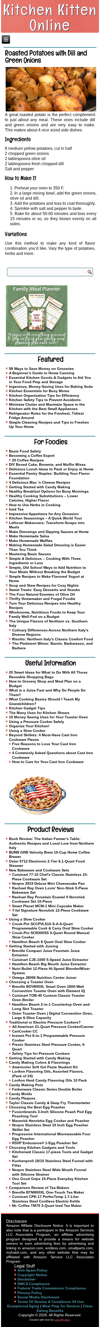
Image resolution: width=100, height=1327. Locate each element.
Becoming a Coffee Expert (32, 455)
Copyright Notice (32, 1275)
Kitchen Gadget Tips (27, 708)
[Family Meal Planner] (50, 316)
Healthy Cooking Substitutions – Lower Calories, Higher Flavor (43, 498)
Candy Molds (20, 1094)
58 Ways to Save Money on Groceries (41, 369)
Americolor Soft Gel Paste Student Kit (45, 1067)
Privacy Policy (29, 1293)
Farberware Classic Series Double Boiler (47, 1089)
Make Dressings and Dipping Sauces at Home (49, 532)
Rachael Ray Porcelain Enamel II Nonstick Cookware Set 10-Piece (48, 899)
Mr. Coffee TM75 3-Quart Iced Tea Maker (47, 1206)
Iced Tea (16, 509)
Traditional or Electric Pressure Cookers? (45, 1022)
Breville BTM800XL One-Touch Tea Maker (48, 1192)
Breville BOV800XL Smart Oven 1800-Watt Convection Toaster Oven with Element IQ (48, 988)
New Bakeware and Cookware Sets (39, 870)
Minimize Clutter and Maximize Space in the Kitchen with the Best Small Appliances (47, 406)
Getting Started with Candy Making (39, 487)
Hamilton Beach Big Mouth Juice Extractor (49, 964)
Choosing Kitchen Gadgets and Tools (42, 1147)
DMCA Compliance (33, 1284)
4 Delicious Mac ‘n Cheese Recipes (39, 482)
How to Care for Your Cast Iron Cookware (48, 762)
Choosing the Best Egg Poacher (37, 1107)
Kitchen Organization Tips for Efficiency (44, 395)
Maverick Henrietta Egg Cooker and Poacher (50, 1121)
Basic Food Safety (25, 451)
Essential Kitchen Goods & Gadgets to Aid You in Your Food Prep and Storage (50, 380)
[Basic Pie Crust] (50, 795)
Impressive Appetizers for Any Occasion (44, 514)
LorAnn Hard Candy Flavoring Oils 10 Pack (49, 1080)
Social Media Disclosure (38, 1297)
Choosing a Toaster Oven (31, 982)
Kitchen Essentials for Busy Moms (39, 391)
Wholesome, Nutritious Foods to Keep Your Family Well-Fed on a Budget (47, 614)
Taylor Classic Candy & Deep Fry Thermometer (49, 1103)
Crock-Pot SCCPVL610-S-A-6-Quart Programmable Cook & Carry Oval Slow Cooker (52, 926)
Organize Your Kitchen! (29, 726)
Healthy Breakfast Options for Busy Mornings (49, 491)
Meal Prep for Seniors (61, 1306)
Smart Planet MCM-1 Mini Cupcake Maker (48, 906)
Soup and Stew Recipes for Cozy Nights (44, 585)
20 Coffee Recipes (28, 460)
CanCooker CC (25, 1031)
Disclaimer (26, 1279)
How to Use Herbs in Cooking (35, 505)
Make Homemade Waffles (31, 541)
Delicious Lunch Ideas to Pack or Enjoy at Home (51, 469)
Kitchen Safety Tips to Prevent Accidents (45, 400)
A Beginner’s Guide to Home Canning (41, 373)
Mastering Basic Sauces (30, 554)
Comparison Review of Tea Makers (39, 1188)
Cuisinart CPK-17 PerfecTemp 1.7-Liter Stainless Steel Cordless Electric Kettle (46, 1199)
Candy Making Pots (26, 1085)
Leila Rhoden (62, 1319)
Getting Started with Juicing (33, 946)
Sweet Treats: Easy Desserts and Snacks (44, 590)
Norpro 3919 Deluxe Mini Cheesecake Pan (48, 883)
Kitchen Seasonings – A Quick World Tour (45, 518)
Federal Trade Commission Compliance (51, 1288)
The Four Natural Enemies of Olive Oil (42, 594)
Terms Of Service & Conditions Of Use (50, 1302)
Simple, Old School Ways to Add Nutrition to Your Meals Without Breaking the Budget (47, 569)
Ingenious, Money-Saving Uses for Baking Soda (51, 386)
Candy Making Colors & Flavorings (39, 1062)
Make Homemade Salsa (29, 536)
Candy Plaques (22, 1098)
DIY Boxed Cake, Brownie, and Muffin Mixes (47, 464)
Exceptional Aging (23, 1306)
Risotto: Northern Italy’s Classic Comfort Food (52, 639)
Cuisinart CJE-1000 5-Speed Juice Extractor (50, 960)
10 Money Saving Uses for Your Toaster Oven (48, 717)
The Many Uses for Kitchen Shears (39, 713)
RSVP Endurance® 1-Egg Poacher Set (44, 1143)
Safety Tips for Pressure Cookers (41, 1053)
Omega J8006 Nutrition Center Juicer (44, 978)
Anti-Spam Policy (32, 1270)
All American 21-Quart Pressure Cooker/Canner (53, 1027)
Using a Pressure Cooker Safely (36, 722)
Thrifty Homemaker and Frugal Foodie (42, 599)
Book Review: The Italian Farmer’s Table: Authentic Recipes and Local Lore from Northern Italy (51, 843)
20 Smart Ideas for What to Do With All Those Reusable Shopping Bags (48, 674)
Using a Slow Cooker (27, 731)
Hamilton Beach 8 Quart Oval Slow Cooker (49, 942)
